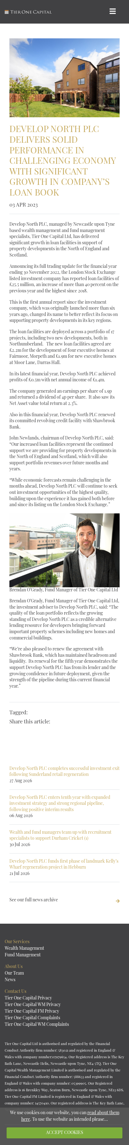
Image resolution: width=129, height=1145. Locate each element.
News (10, 980)
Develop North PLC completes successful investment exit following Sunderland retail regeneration (64, 774)
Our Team (14, 973)
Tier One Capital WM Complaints (37, 1024)
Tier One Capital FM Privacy (32, 1011)
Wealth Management (24, 948)
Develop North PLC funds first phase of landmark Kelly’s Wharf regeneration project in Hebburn (63, 867)
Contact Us (15, 991)
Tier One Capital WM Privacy (33, 1005)
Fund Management (23, 955)
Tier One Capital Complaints (32, 1018)
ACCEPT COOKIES (64, 1133)
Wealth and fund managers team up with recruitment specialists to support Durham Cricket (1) (60, 838)
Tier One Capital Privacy (28, 998)
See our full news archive (33, 900)
